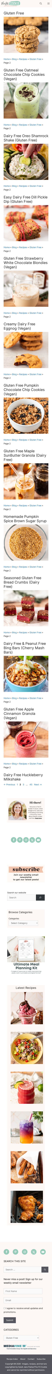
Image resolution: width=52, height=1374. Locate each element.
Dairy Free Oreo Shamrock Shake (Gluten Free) (26, 138)
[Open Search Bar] (41, 4)
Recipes (23, 59)
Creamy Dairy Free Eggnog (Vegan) (19, 326)
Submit (9, 1320)
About (22, 1359)
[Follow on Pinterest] (20, 840)
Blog (14, 59)
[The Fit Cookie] (10, 3)
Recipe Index (12, 1359)
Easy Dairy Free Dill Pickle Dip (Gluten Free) (26, 199)
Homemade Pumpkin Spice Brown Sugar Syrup (25, 518)
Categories (14, 918)
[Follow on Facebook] (13, 840)
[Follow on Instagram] (26, 840)
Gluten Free (35, 59)
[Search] (40, 897)
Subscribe (41, 1359)
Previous (9, 784)
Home (7, 59)
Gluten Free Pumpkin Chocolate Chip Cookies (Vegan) (24, 389)
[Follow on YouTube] (38, 840)
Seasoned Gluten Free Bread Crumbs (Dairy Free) (22, 582)
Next (38, 784)
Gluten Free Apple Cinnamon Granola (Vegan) (19, 713)
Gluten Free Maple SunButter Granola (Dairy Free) (25, 455)
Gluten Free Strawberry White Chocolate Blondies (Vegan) (26, 262)
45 (31, 784)
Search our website (16, 892)
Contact (31, 1359)
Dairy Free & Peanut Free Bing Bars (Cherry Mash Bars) (25, 647)
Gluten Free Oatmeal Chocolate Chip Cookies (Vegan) (24, 74)
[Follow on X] (32, 840)
